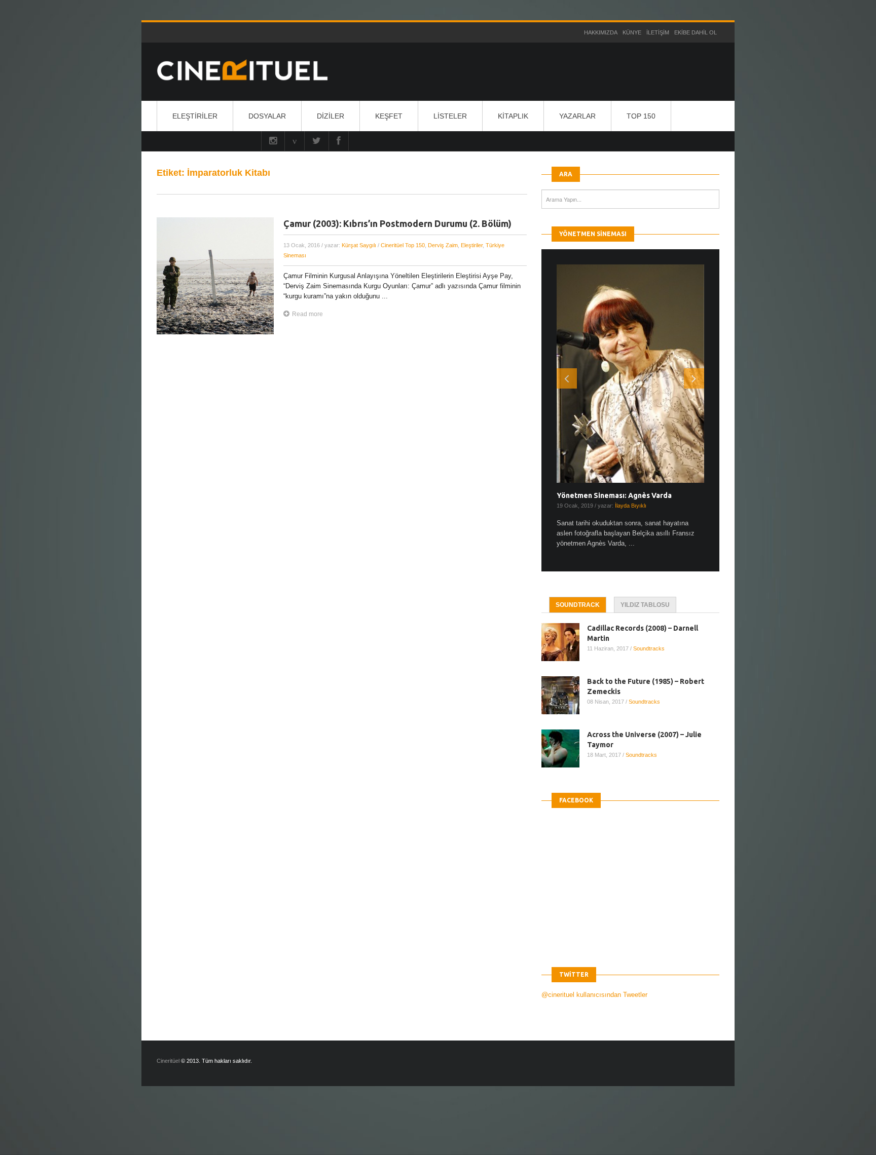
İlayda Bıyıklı (630, 506)
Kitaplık (513, 116)
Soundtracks (649, 648)
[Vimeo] (295, 140)
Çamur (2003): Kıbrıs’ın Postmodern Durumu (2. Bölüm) (397, 223)
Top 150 (641, 116)
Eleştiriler (194, 116)
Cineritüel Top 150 (403, 245)
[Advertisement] (184, 1129)
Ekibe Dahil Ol (695, 32)
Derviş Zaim (443, 245)
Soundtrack (578, 604)
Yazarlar (577, 116)
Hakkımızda (600, 32)
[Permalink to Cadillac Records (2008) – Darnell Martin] (564, 642)
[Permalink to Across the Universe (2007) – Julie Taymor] (564, 748)
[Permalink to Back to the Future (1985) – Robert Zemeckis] (564, 695)
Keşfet (389, 116)
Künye (632, 32)
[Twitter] (316, 140)
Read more (307, 314)
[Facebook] (339, 140)
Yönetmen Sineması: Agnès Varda (614, 495)
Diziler (330, 116)
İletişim (657, 32)
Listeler (450, 116)
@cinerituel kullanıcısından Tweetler (594, 994)
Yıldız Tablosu (645, 604)
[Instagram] (273, 140)
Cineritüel (168, 1061)
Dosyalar (267, 116)
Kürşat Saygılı (359, 245)
